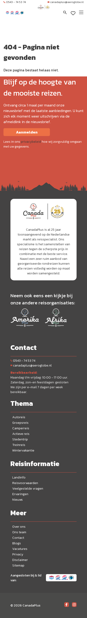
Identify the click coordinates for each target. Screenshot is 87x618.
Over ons (19, 526)
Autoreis (18, 417)
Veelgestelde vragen (27, 488)
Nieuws (17, 499)
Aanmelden (27, 132)
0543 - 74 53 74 (16, 2)
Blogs (16, 543)
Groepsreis (20, 422)
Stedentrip (20, 439)
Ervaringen (20, 494)
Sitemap (18, 565)
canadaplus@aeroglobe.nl (67, 2)
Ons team (19, 532)
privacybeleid (31, 141)
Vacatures (19, 548)
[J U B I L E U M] (43, 11)
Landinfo (19, 477)
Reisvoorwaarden (25, 483)
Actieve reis (20, 433)
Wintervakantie (23, 450)
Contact (18, 537)
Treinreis (18, 444)
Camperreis (20, 428)
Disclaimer (20, 559)
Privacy (17, 554)
